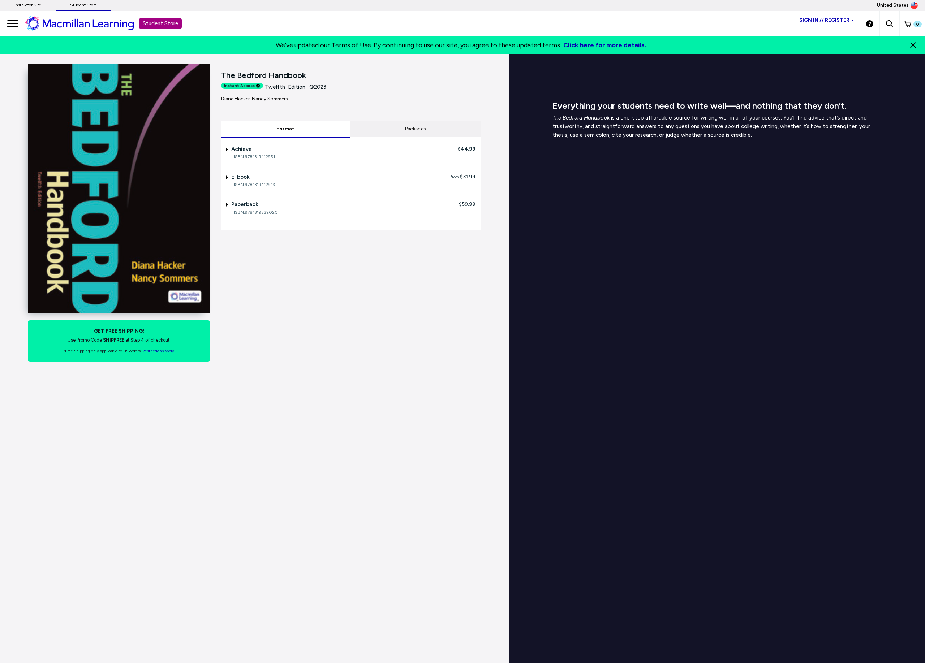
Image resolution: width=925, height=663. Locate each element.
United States (893, 5)
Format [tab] (285, 128)
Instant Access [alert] (239, 85)
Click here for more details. (604, 45)
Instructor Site (27, 5)
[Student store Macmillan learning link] (85, 23)
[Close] (913, 45)
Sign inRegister (824, 20)
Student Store (83, 5)
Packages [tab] (415, 128)
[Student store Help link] (869, 23)
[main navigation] (12, 23)
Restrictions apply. (158, 351)
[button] (889, 23)
